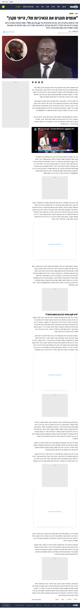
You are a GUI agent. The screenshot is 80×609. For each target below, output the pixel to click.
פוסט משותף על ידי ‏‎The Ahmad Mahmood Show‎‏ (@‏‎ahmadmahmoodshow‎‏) (54, 259)
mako (70, 31)
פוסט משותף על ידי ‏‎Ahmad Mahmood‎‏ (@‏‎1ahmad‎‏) (55, 390)
